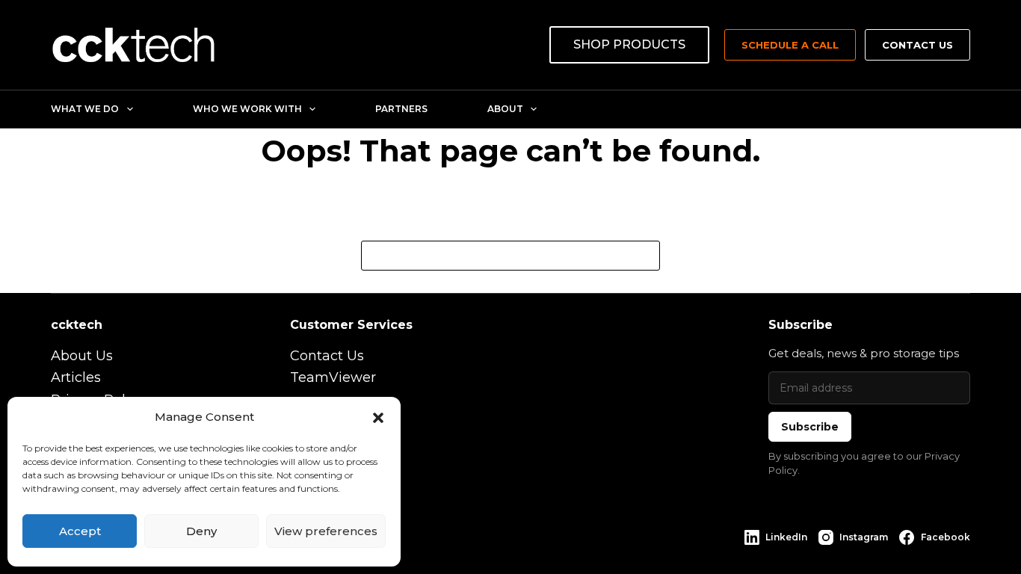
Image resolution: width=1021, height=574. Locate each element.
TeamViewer (333, 377)
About (505, 108)
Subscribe (810, 426)
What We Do (85, 108)
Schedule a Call (790, 45)
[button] (378, 417)
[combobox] (496, 256)
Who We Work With (247, 108)
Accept (80, 531)
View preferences (325, 531)
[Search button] (645, 255)
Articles (76, 377)
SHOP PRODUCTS (629, 44)
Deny (201, 531)
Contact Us (917, 45)
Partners (401, 108)
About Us (82, 356)
